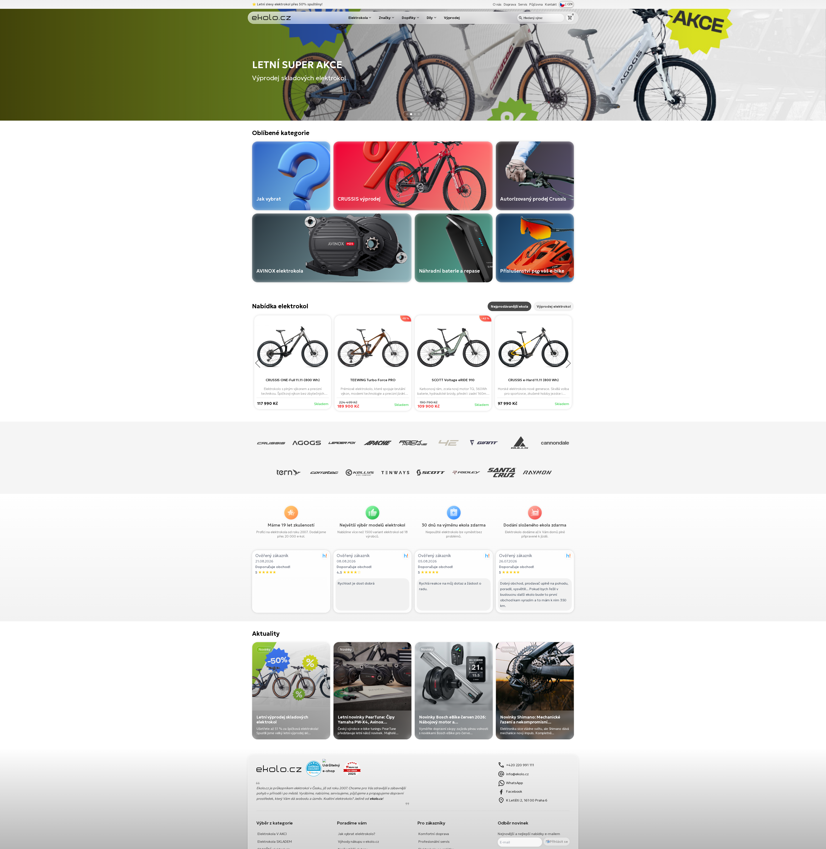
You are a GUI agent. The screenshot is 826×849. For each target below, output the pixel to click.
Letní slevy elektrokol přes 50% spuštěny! (289, 4)
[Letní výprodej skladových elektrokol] (291, 690)
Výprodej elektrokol (554, 306)
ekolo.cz (376, 799)
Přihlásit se (559, 841)
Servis (522, 4)
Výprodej (452, 17)
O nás (497, 4)
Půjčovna (535, 4)
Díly (430, 17)
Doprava (510, 4)
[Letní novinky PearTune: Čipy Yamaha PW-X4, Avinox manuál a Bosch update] (372, 690)
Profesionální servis (434, 841)
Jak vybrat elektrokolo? (356, 833)
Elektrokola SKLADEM (274, 841)
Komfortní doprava (433, 833)
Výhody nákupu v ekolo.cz (358, 841)
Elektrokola (358, 17)
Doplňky (409, 17)
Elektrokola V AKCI (272, 833)
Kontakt (551, 4)
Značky (384, 17)
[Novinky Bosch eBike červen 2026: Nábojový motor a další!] (454, 690)
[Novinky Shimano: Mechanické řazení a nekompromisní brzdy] (535, 690)
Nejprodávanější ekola (509, 306)
